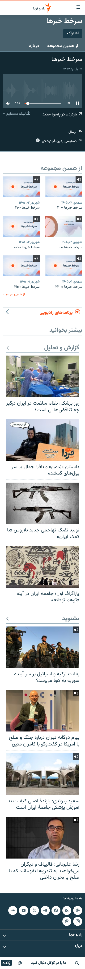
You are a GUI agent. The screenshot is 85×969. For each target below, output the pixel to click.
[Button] (75, 133)
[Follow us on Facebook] (55, 910)
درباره (34, 46)
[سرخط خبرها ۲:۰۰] (21, 186)
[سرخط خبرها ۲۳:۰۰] (63, 265)
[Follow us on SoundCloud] (12, 910)
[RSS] (66, 910)
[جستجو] (77, 963)
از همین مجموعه (62, 46)
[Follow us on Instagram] (77, 921)
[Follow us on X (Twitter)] (34, 910)
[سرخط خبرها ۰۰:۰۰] (21, 226)
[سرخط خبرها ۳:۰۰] (63, 186)
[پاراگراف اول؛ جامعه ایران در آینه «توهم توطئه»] (42, 567)
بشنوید (70, 618)
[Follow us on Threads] (66, 921)
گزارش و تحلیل (61, 348)
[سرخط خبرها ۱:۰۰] (63, 226)
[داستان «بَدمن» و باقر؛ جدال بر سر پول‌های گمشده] (42, 440)
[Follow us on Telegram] (45, 910)
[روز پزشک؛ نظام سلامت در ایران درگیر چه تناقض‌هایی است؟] (42, 376)
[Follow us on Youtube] (23, 910)
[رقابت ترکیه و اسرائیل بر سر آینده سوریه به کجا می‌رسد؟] (42, 647)
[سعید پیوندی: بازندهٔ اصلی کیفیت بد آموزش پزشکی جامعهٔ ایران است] (42, 774)
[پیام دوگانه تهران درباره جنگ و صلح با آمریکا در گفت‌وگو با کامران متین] (42, 710)
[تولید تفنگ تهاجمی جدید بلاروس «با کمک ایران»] (42, 503)
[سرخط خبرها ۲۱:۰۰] (21, 265)
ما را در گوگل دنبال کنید (48, 963)
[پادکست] (20, 963)
